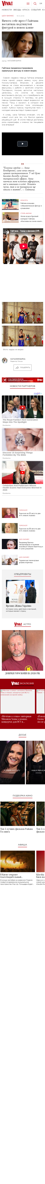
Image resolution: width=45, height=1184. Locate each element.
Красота (24, 200)
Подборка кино (22, 796)
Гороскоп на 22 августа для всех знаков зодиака (29, 530)
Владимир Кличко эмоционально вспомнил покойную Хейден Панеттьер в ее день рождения (31, 546)
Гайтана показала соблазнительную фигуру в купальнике (31, 205)
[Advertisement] (22, 283)
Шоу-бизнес (8, 16)
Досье (22, 735)
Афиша (22, 845)
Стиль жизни (26, 213)
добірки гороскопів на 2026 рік (22, 673)
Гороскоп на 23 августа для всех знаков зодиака (29, 514)
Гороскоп (23, 510)
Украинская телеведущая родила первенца (29, 561)
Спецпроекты (22, 574)
